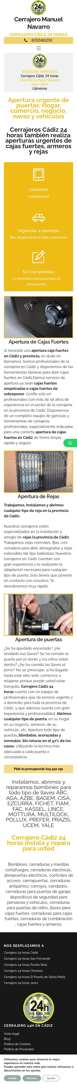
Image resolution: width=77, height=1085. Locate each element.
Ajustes (51, 1078)
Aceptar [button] (12, 1078)
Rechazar (32, 1078)
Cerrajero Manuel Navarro (38, 23)
